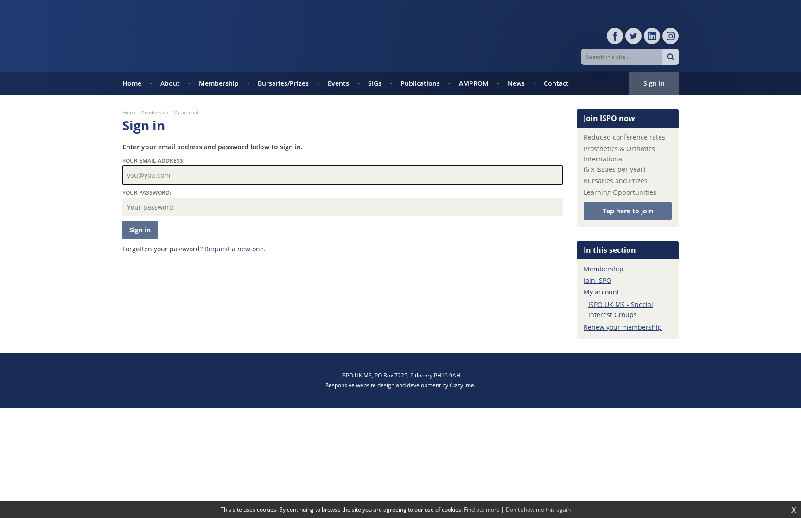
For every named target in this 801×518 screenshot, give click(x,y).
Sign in (654, 83)
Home (128, 112)
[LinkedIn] (652, 36)
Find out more (482, 509)
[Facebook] (615, 36)
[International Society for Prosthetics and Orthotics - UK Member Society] (219, 36)
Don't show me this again (538, 509)
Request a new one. (235, 248)
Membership (154, 112)
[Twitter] (633, 36)
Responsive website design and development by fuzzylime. (400, 385)
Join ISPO (597, 280)
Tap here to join (628, 210)
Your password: (146, 193)
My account (186, 112)
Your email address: (153, 161)
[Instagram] (670, 36)
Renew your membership (623, 327)
